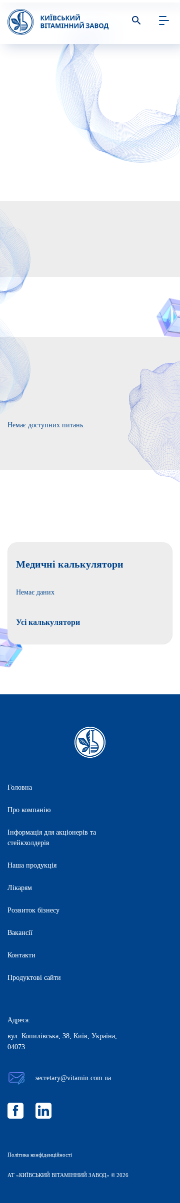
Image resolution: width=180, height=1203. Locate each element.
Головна (20, 787)
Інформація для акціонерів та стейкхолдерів (52, 838)
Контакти (22, 955)
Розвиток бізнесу (34, 910)
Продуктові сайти (34, 977)
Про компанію (29, 810)
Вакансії (20, 932)
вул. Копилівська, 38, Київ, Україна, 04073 (62, 1041)
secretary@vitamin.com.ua (73, 1078)
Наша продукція (32, 865)
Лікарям (20, 888)
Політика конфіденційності (40, 1155)
